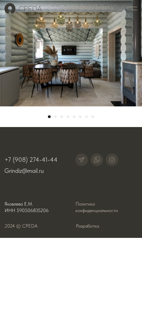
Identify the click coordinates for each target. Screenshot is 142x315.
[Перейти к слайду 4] (68, 116)
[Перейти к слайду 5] (74, 116)
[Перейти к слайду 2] (55, 116)
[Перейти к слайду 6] (80, 116)
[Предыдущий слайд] (3, 53)
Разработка (87, 226)
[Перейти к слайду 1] (49, 116)
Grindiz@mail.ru (24, 171)
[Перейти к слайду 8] (92, 116)
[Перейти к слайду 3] (61, 116)
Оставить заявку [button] (91, 7)
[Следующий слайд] (138, 53)
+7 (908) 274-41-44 (31, 159)
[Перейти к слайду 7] (86, 116)
